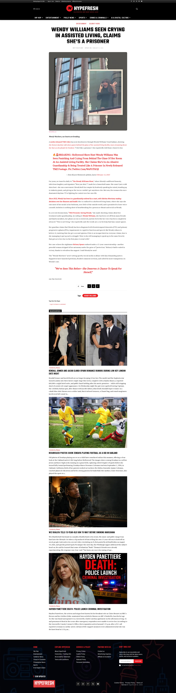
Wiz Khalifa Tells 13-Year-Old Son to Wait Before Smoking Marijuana (82, 532)
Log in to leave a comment (58, 304)
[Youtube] (142, 1)
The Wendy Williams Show (83, 181)
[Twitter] (136, 1)
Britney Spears (78, 244)
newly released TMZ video (60, 142)
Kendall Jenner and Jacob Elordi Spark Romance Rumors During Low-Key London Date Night (87, 372)
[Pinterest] (98, 286)
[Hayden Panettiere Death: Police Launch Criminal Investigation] (88, 578)
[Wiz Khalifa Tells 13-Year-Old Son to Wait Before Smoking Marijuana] (88, 501)
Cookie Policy (119, 683)
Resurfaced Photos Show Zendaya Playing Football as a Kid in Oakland (83, 452)
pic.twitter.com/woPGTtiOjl (83, 169)
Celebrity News (94, 24)
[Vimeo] (139, 1)
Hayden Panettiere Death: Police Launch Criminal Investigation (79, 609)
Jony (81, 48)
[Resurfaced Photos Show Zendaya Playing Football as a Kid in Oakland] (88, 422)
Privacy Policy (137, 665)
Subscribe (138, 661)
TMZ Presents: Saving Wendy (80, 213)
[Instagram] (134, 1)
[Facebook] (131, 1)
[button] (137, 9)
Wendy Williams (89, 216)
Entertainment (81, 24)
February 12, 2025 (103, 175)
